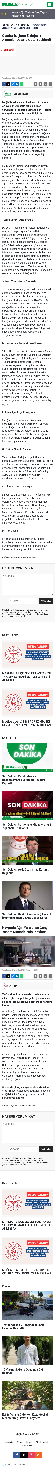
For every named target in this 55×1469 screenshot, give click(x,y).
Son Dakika (23, 25)
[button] (40, 84)
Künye (19, 1442)
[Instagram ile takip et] (31, 1455)
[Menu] (49, 4)
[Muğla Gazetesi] (18, 4)
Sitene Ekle (27, 1446)
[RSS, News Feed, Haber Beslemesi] (38, 1455)
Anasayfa (10, 25)
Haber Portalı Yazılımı (16, 1465)
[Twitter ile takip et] (24, 1455)
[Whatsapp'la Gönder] (21, 84)
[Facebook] (4, 84)
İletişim (29, 1442)
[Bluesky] (13, 84)
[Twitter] (8, 84)
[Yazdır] (35, 84)
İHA (15, 986)
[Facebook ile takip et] (16, 1455)
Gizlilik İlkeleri (42, 1442)
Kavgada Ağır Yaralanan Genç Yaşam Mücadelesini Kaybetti (29, 14)
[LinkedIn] (17, 84)
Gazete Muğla (20, 94)
